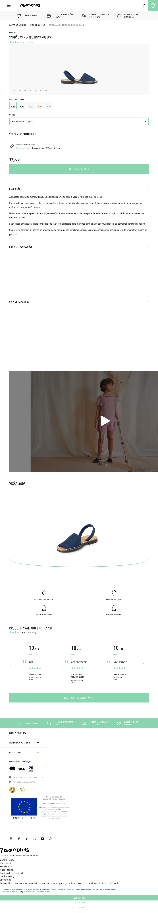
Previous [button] (10, 663)
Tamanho (13, 115)
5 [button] (35, 90)
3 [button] (25, 90)
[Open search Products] (144, 5)
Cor (16, 99)
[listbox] (79, 106)
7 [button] (46, 90)
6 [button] (41, 90)
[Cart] (153, 5)
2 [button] (20, 90)
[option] (22, 105)
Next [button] (143, 663)
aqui (15, 234)
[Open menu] (8, 5)
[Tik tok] (26, 838)
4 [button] (30, 90)
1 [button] (14, 90)
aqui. (54, 892)
